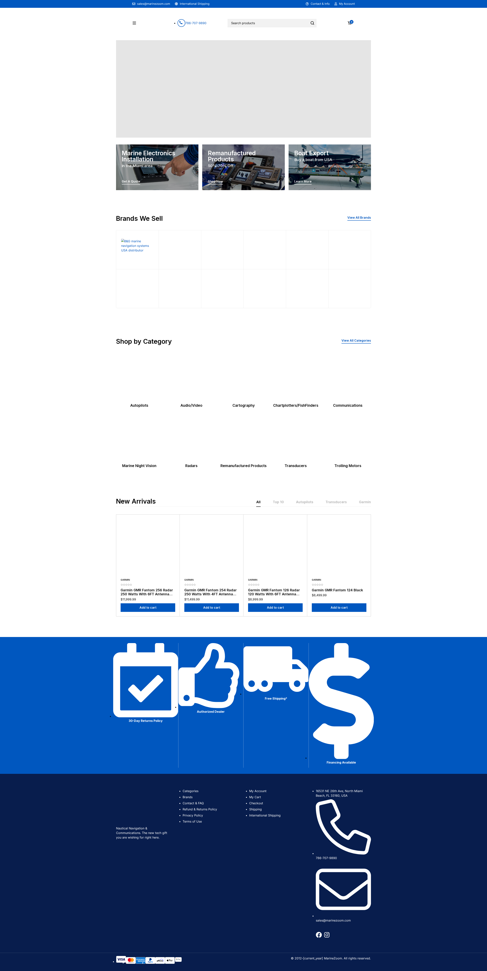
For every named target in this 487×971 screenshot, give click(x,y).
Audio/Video (191, 405)
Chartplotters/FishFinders (295, 405)
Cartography (243, 405)
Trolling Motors (347, 465)
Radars (191, 465)
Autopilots (139, 405)
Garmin (125, 579)
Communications (347, 405)
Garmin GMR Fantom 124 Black (337, 590)
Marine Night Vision (139, 465)
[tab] (258, 502)
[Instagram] (327, 935)
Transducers (296, 465)
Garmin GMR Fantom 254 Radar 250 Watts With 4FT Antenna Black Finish (210, 594)
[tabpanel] (243, 565)
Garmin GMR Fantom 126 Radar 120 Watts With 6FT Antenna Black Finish (274, 594)
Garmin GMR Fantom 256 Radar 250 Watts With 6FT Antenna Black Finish (147, 594)
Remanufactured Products (243, 465)
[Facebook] (319, 935)
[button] (359, 218)
